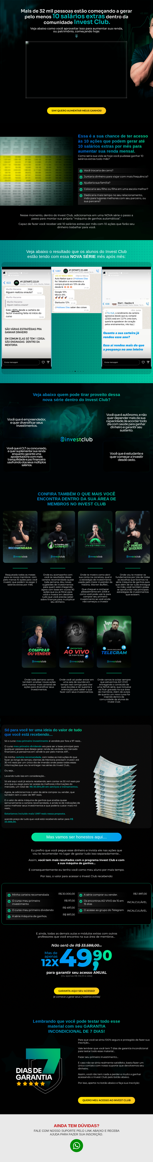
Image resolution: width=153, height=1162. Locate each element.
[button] (5, 318)
